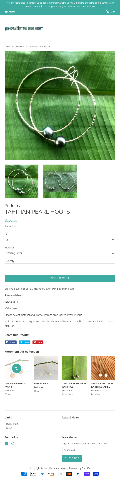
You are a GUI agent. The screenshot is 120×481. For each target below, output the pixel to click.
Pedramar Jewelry (58, 468)
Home (7, 47)
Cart (112, 11)
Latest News (70, 417)
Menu (11, 11)
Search (8, 428)
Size (7, 234)
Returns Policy (12, 424)
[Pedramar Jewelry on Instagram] (12, 444)
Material (9, 247)
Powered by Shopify (79, 468)
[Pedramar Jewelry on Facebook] (6, 444)
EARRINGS (19, 47)
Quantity (9, 261)
